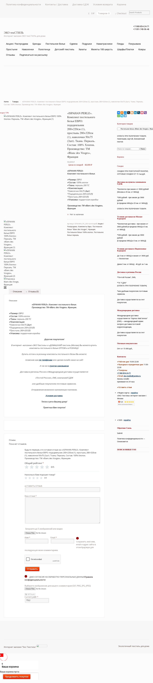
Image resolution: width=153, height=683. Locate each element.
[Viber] (145, 112)
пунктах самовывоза (59, 366)
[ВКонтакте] (118, 112)
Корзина (121, 4)
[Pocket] (142, 112)
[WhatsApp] (118, 115)
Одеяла (73, 43)
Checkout (121, 13)
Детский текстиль (64, 49)
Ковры (142, 49)
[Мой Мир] (125, 112)
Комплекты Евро (85, 226)
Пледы (120, 43)
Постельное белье (55, 43)
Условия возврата (103, 4)
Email (53, 537)
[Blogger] (132, 112)
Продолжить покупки (16, 676)
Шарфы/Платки (125, 49)
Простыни (11, 49)
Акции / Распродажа (17, 43)
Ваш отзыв (31, 496)
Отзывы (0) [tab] (33, 291)
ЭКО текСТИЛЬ (14, 32)
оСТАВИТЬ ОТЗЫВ (33, 486)
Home (6, 101)
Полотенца (44, 49)
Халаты (83, 49)
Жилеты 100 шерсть (102, 49)
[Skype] (121, 115)
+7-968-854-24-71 (141, 26)
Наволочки (28, 49)
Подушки (87, 43)
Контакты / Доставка (56, 4)
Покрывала (134, 43)
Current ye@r (31, 597)
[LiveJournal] (138, 112)
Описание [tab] (17, 291)
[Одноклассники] (121, 112)
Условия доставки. (54, 395)
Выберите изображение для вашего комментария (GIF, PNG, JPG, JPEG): (58, 585)
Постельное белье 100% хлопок (80, 232)
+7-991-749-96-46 (141, 29)
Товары (15, 101)
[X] (128, 112)
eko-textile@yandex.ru (132, 376)
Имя (27, 537)
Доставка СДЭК (80, 4)
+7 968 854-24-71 (124, 373)
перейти (134, 393)
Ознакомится (122, 441)
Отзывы (10, 54)
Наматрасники (104, 43)
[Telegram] (125, 115)
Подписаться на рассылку (33, 54)
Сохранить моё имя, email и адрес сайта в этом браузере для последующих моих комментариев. (60, 546)
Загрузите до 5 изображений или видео (44, 528)
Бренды (37, 43)
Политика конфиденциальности (23, 4)
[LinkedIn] (135, 112)
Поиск (143, 149)
